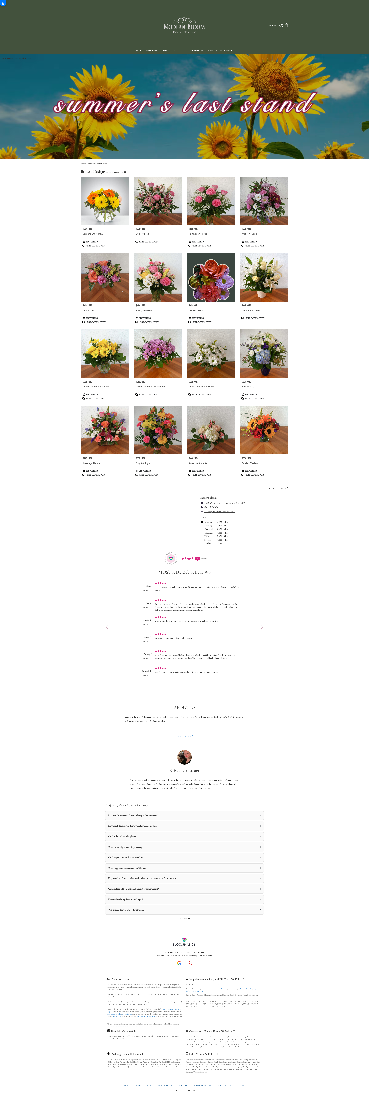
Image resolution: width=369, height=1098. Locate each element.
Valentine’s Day (167, 1009)
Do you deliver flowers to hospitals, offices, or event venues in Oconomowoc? (143, 878)
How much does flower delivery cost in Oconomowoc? (132, 825)
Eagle (255, 989)
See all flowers (115, 172)
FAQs (126, 1085)
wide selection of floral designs (147, 1016)
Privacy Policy (165, 1085)
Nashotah (249, 989)
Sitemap (241, 1085)
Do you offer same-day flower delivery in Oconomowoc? (133, 815)
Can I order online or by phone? (122, 836)
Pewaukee (224, 989)
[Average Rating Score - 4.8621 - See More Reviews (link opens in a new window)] (188, 558)
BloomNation (198, 952)
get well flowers (127, 1014)
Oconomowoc (232, 989)
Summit (200, 991)
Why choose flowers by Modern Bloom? (126, 909)
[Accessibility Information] (3, 3)
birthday (118, 1014)
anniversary (111, 1014)
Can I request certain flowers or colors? (126, 857)
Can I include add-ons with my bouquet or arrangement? (133, 888)
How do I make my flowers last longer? (125, 899)
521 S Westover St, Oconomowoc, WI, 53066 (224, 502)
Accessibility (224, 1085)
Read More (183, 918)
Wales (188, 991)
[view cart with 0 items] (286, 25)
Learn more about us (184, 736)
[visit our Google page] (179, 963)
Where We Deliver (120, 979)
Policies (183, 1085)
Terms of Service (143, 1085)
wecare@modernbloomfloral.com (219, 511)
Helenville (241, 989)
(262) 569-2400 (211, 507)
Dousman (209, 989)
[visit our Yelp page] (190, 963)
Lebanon (194, 991)
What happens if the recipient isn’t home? (127, 867)
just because (117, 1016)
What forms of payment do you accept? (126, 846)
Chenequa (216, 989)
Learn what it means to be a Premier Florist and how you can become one (184, 955)
